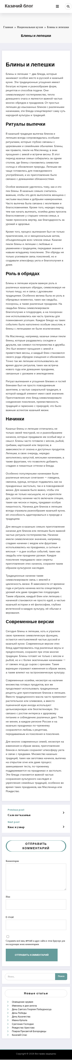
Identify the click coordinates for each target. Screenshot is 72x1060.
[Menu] (57, 6)
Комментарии (12, 861)
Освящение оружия (22, 1001)
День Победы (19, 1013)
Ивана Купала (19, 1020)
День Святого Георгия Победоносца (31, 1009)
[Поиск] (68, 6)
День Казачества (21, 1016)
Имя (8, 896)
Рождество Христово (23, 1027)
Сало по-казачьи (19, 815)
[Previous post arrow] (63, 812)
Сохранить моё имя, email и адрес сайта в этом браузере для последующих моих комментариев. (35, 942)
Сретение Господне (23, 1024)
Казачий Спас (19, 1035)
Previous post (16, 810)
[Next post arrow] (63, 827)
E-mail (10, 917)
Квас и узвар (16, 827)
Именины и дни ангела (24, 1005)
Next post (14, 822)
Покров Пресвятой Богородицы (29, 1031)
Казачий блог (19, 6)
